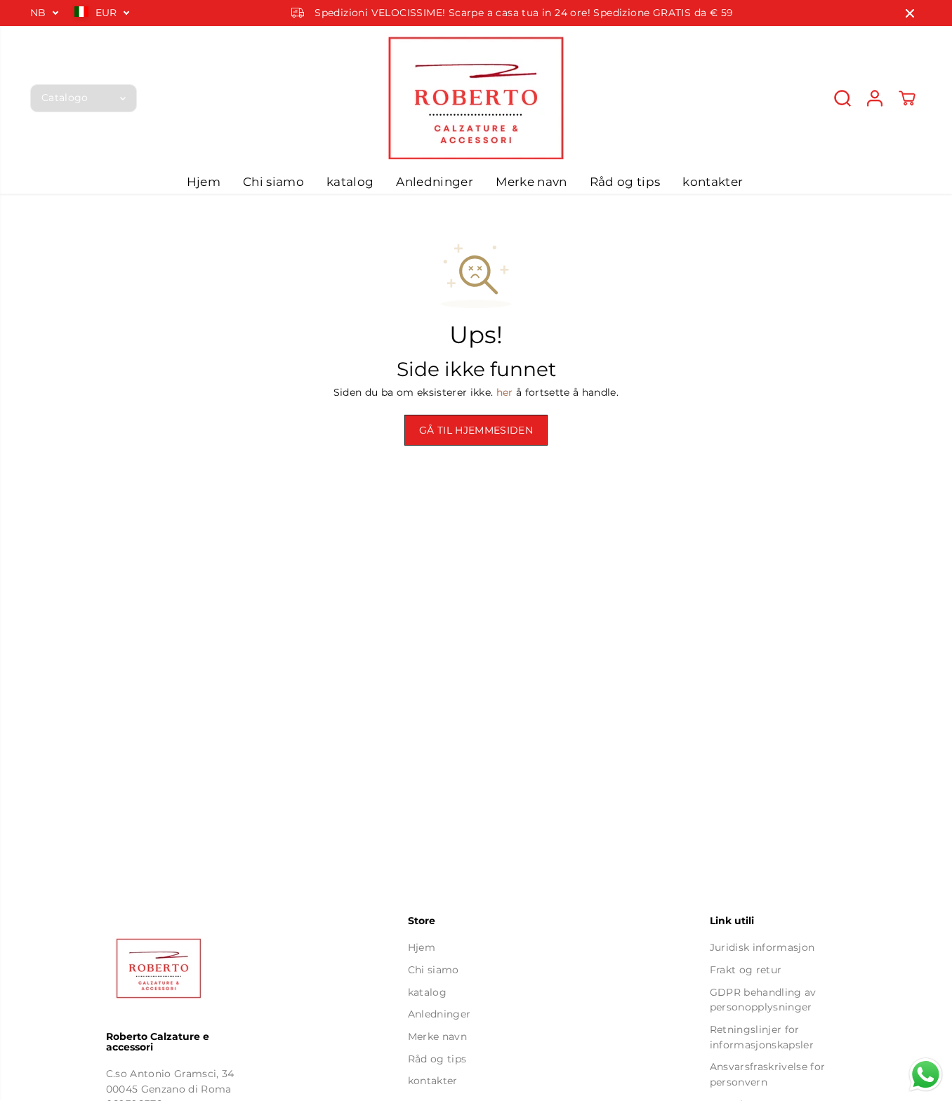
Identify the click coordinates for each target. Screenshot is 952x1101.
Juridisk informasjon (762, 947)
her (504, 392)
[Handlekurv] (907, 98)
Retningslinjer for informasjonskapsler (762, 1037)
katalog (349, 182)
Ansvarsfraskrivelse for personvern (768, 1074)
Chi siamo (273, 182)
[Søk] (842, 98)
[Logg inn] (875, 98)
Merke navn (531, 182)
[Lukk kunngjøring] (910, 13)
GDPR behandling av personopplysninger (763, 1000)
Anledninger (434, 182)
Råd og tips (625, 182)
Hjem (203, 182)
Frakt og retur (746, 969)
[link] (174, 968)
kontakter (712, 182)
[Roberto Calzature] (476, 98)
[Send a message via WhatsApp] (925, 1074)
